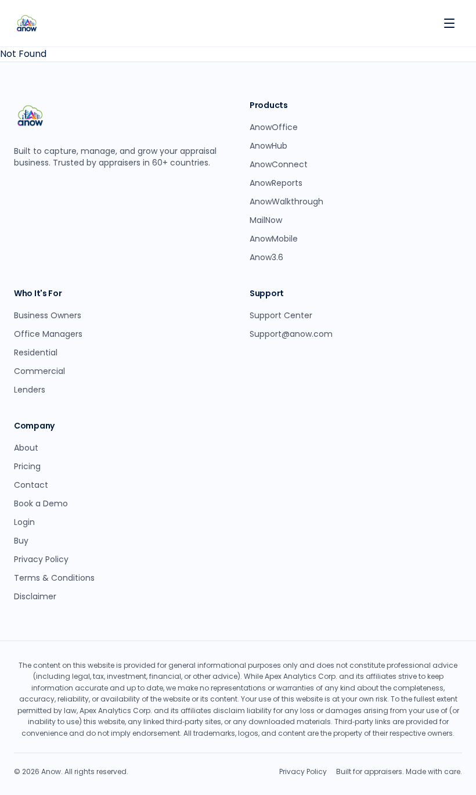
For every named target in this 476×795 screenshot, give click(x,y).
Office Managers (48, 334)
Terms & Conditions (54, 578)
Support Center (281, 315)
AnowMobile (274, 238)
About (26, 448)
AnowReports (276, 183)
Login (24, 522)
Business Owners (47, 315)
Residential (35, 352)
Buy (21, 540)
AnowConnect (279, 164)
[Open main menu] (449, 23)
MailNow (266, 220)
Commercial (39, 371)
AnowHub (268, 146)
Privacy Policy (41, 559)
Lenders (29, 389)
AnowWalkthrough (286, 201)
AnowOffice (274, 127)
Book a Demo (41, 503)
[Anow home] (26, 23)
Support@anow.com (291, 334)
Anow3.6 (266, 257)
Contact (31, 485)
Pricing (27, 466)
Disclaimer (35, 596)
